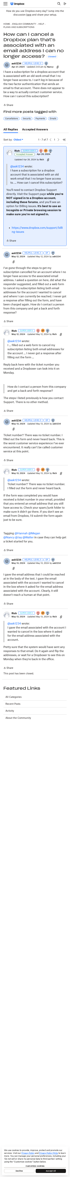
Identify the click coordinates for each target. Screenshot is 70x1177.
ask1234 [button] (16, 63)
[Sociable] (51, 151)
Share (8, 105)
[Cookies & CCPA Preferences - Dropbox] (35, 1161)
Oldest (18, 139)
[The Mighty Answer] (46, 151)
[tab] (10, 129)
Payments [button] (40, 118)
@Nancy (8, 537)
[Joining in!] (46, 63)
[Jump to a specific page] (64, 139)
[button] (6, 65)
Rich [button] (17, 150)
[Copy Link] (58, 66)
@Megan (34, 533)
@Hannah (21, 533)
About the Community (18, 717)
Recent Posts (12, 703)
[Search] (59, 3)
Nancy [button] (50, 67)
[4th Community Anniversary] (41, 151)
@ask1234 (17, 166)
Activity (9, 710)
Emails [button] (53, 118)
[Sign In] (65, 3)
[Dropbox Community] (17, 4)
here (28, 14)
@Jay (18, 537)
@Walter (28, 537)
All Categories (13, 696)
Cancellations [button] (11, 118)
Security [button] (27, 118)
